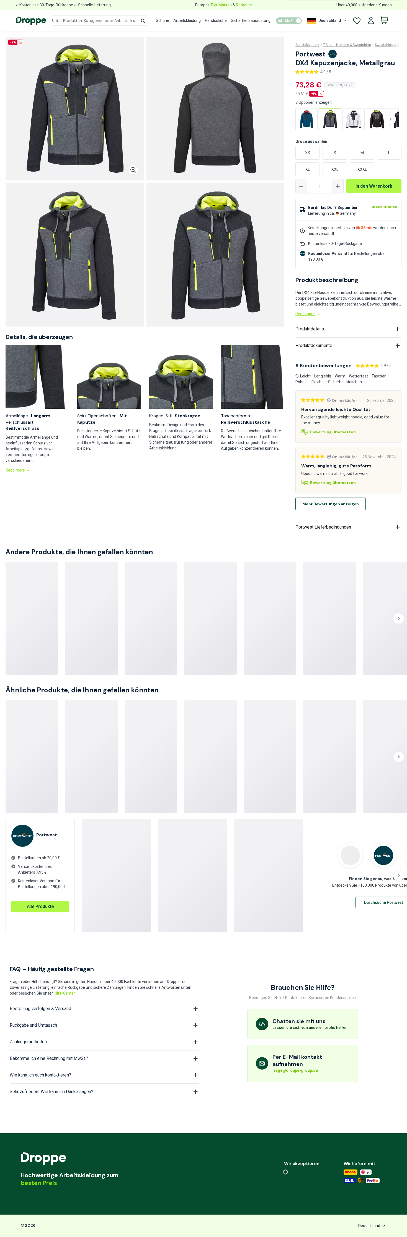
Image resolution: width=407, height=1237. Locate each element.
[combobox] (99, 20)
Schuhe (162, 20)
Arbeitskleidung (187, 20)
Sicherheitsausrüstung (251, 20)
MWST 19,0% (337, 85)
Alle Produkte (40, 906)
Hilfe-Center (64, 993)
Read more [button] (15, 470)
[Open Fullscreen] (133, 170)
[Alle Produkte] (40, 901)
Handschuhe (216, 20)
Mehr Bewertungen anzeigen (330, 503)
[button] (143, 21)
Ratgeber (244, 5)
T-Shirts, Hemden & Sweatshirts (347, 45)
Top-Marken (221, 5)
